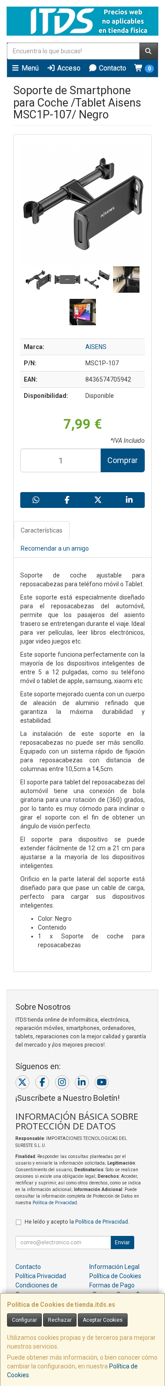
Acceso (68, 68)
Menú (29, 68)
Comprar (122, 460)
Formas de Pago (112, 1285)
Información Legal (114, 1266)
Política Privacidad (40, 1275)
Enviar (122, 1242)
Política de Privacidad (55, 1202)
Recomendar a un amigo (55, 548)
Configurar (24, 1320)
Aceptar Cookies (103, 1320)
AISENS (95, 346)
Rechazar (60, 1320)
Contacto (111, 68)
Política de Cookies (115, 1275)
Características (41, 530)
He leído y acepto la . (77, 1221)
